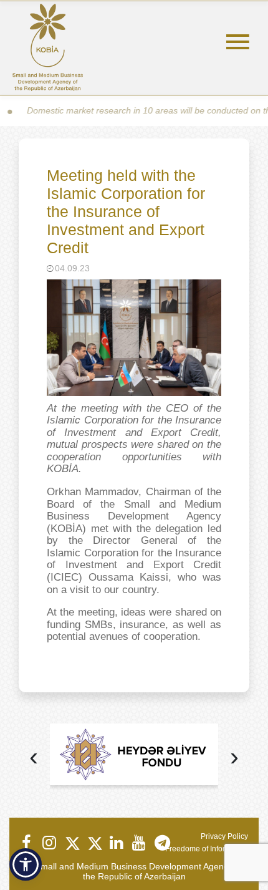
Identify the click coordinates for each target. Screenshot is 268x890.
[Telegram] (161, 842)
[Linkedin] (116, 842)
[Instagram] (48, 842)
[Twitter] (71, 842)
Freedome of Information (206, 848)
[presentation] (33, 758)
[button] (25, 864)
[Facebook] (26, 842)
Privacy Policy (224, 836)
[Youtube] (138, 842)
